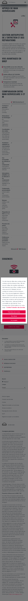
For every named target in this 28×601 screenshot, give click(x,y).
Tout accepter (14, 320)
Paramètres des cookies (14, 311)
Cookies (8, 307)
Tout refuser (14, 316)
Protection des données (18, 307)
